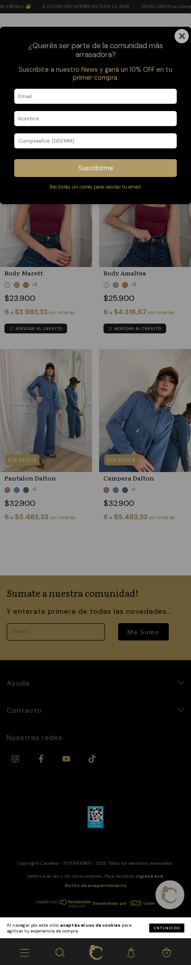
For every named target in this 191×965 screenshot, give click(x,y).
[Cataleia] (95, 951)
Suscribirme (95, 168)
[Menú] (24, 951)
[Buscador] (60, 951)
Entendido (167, 928)
